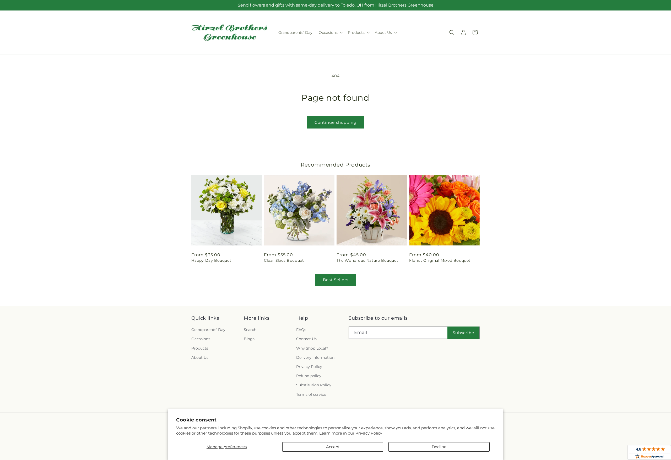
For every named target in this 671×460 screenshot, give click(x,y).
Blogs (249, 338)
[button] (330, 32)
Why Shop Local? (312, 348)
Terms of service (311, 394)
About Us (199, 357)
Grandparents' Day (208, 329)
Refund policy (308, 375)
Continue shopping (335, 122)
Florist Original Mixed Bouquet (439, 260)
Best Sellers (335, 279)
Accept (333, 446)
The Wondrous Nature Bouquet (367, 260)
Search (250, 329)
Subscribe (463, 332)
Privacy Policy (368, 433)
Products (199, 348)
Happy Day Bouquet (211, 260)
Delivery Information (315, 357)
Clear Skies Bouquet (284, 260)
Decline (439, 446)
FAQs (301, 329)
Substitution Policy (313, 385)
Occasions (200, 338)
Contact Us (306, 338)
